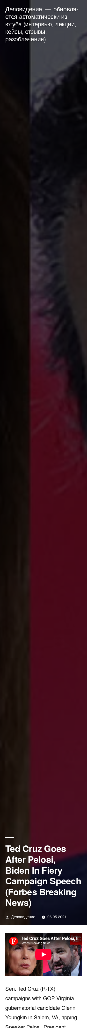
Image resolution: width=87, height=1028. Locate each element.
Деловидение (23, 9)
